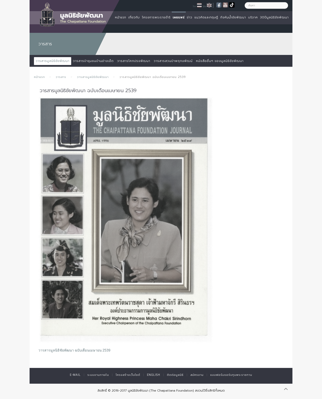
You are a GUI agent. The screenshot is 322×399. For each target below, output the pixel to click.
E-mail (75, 375)
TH (194, 6)
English (153, 375)
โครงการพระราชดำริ (156, 17)
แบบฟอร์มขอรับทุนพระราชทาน (231, 375)
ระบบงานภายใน (98, 375)
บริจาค (253, 17)
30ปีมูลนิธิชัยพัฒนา (274, 17)
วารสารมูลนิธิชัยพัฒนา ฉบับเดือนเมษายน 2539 (74, 350)
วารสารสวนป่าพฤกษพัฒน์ (173, 61)
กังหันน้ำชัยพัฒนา (233, 17)
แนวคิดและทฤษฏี (206, 17)
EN (204, 6)
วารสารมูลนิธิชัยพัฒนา (52, 61)
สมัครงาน (196, 375)
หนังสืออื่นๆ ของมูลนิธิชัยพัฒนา (220, 61)
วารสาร (61, 77)
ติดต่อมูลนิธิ (175, 375)
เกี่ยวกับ (134, 17)
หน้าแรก (120, 17)
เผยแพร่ (179, 17)
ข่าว (189, 17)
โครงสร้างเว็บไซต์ (128, 375)
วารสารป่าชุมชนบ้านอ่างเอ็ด (93, 61)
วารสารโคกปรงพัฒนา (133, 61)
